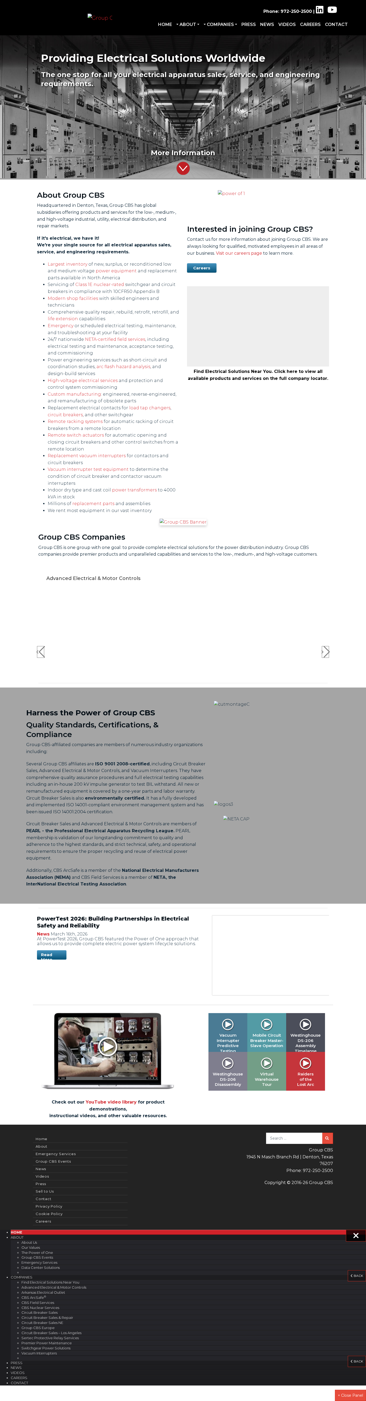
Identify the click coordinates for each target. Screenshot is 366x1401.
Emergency (60, 325)
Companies (220, 24)
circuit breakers (65, 414)
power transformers (134, 490)
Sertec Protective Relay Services (50, 1338)
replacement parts (93, 503)
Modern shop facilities (73, 298)
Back (358, 1276)
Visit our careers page (239, 253)
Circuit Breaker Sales (39, 1312)
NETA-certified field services (115, 339)
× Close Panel (350, 1395)
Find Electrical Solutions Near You (50, 1282)
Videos (287, 24)
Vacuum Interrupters (39, 1353)
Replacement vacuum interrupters (87, 455)
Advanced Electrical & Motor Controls (53, 1287)
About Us (29, 1242)
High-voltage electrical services (83, 380)
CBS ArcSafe (33, 1297)
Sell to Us (45, 1191)
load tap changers (149, 407)
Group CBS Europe (38, 1328)
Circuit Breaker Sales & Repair (47, 1317)
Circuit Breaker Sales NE (42, 1322)
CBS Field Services (37, 1302)
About (188, 24)
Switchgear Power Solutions (45, 1348)
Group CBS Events (53, 1161)
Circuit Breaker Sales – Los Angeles (51, 1333)
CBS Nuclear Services (40, 1307)
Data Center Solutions (40, 1267)
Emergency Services (56, 1154)
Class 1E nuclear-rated (99, 284)
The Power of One (37, 1252)
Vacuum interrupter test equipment (88, 469)
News (267, 24)
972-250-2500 (296, 11)
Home (165, 24)
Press (248, 24)
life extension (63, 318)
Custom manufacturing (74, 394)
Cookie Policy (49, 1214)
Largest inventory (67, 264)
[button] (27, 107)
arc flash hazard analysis (123, 366)
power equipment (116, 270)
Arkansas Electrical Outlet (43, 1292)
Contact (336, 24)
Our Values (30, 1247)
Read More (46, 956)
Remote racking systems (75, 421)
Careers (310, 24)
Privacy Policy (49, 1206)
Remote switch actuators (76, 435)
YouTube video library (111, 1102)
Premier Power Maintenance (46, 1343)
